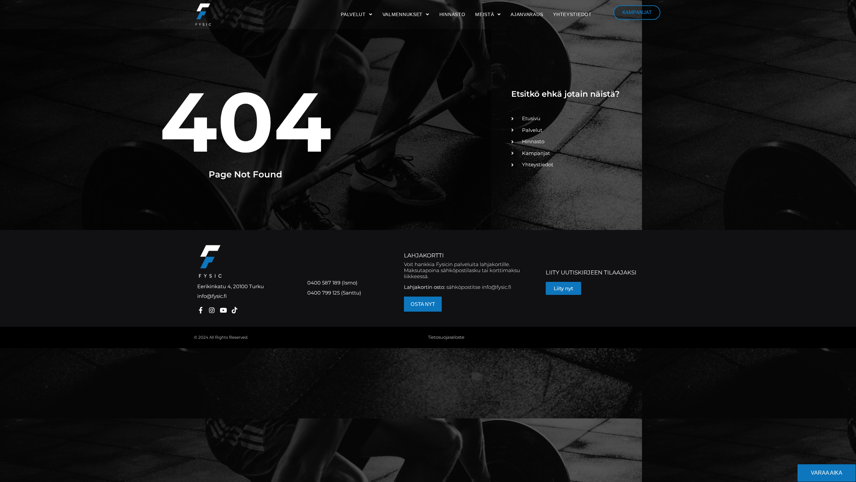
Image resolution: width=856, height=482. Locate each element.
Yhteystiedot (572, 14)
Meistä (484, 14)
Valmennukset (403, 14)
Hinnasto (452, 14)
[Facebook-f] (200, 310)
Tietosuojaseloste (446, 337)
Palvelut (353, 14)
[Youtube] (223, 310)
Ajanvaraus (527, 14)
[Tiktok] (234, 310)
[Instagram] (212, 310)
